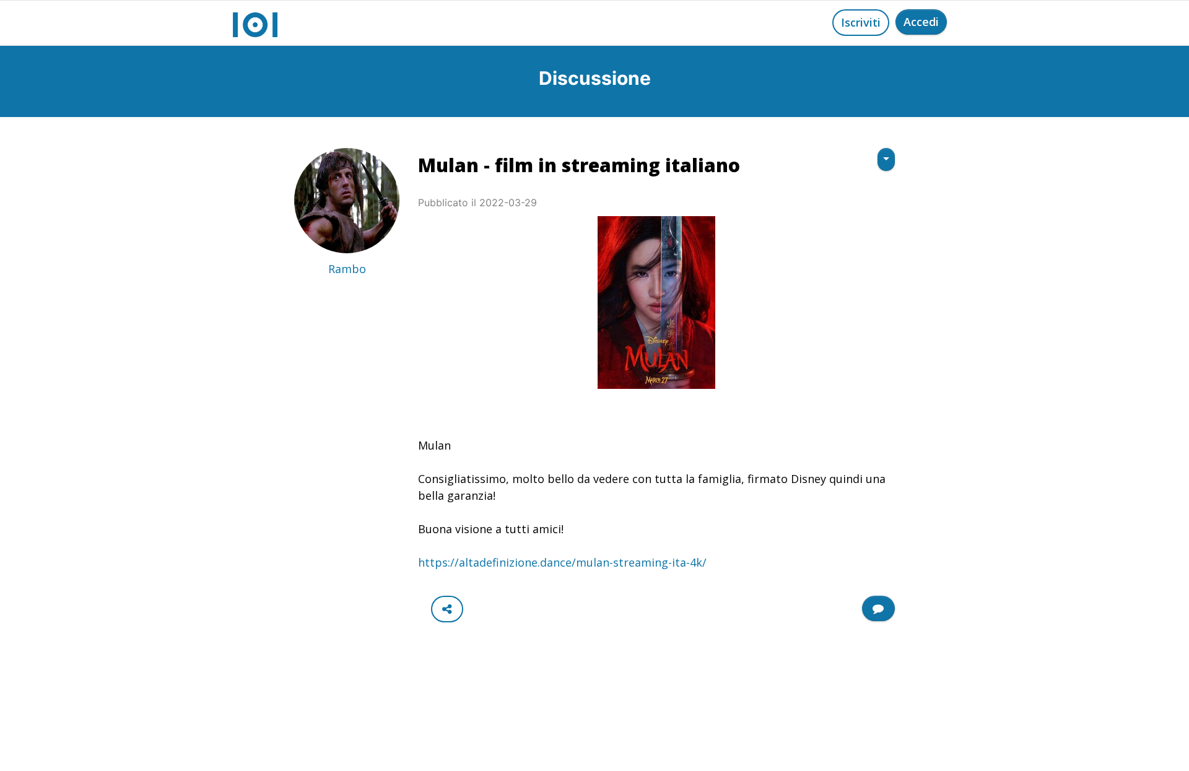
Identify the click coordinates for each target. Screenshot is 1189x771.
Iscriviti (861, 22)
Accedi (921, 21)
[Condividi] (447, 609)
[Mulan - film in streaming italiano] (656, 302)
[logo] (255, 23)
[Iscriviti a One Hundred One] (878, 608)
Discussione (595, 78)
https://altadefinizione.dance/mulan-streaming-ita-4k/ (562, 562)
